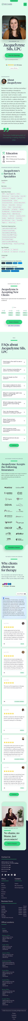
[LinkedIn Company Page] (12, 875)
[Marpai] (20, 510)
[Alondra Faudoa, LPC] (23, 709)
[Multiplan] (20, 516)
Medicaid (14, 1017)
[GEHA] (8, 504)
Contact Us (4, 897)
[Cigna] (8, 499)
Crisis (14, 1019)
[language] (3, 257)
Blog (2, 895)
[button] (25, 4)
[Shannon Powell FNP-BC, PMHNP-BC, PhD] (23, 738)
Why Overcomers (19, 885)
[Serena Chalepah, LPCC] (23, 652)
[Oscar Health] (8, 528)
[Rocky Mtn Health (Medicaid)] (20, 528)
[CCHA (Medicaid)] (20, 493)
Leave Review (20, 593)
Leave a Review (14, 68)
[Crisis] (3, 269)
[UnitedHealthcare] (20, 539)
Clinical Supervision (19, 887)
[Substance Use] (3, 263)
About (2, 883)
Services (3, 885)
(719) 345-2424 (5, 865)
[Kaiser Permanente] (8, 510)
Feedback (14, 1015)
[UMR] (8, 539)
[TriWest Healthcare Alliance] (20, 533)
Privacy (14, 1013)
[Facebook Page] (2, 875)
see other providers (14, 325)
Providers (3, 891)
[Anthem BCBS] (20, 487)
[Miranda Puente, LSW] (23, 767)
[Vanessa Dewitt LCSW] (23, 623)
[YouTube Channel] (8, 875)
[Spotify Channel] (15, 875)
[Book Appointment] (3, 313)
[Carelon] (8, 493)
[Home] (7, 4)
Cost (2, 889)
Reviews (3, 893)
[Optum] (20, 522)
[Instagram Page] (5, 875)
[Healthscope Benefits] (20, 504)
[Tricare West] (8, 533)
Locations (3, 887)
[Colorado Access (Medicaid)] (20, 499)
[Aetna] (8, 487)
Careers (16, 883)
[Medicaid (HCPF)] (8, 516)
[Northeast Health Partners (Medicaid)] (8, 522)
